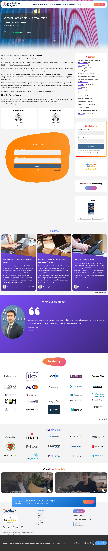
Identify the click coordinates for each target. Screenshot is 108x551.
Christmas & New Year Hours (84, 259)
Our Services (42, 4)
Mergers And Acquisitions (86, 104)
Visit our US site (18, 535)
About (33, 4)
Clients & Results (62, 4)
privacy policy (57, 170)
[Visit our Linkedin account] (8, 527)
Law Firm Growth (83, 65)
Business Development (21, 55)
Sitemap (10, 535)
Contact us (99, 4)
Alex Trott (56, 123)
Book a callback (91, 188)
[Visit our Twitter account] (4, 527)
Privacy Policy (16, 532)
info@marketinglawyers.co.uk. (20, 65)
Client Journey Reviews (85, 113)
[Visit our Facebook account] (13, 527)
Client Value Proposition (86, 74)
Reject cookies (88, 543)
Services (9, 55)
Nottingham (79, 525)
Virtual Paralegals (83, 107)
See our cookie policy (59, 543)
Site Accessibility (7, 532)
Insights (52, 4)
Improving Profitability (85, 99)
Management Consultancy (86, 77)
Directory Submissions (85, 84)
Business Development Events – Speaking (89, 80)
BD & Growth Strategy (85, 101)
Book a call (79, 511)
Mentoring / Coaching (85, 68)
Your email (17, 157)
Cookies (5, 535)
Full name (17, 149)
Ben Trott (19, 123)
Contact (79, 4)
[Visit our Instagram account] (21, 527)
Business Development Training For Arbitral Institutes (90, 61)
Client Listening (83, 87)
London (77, 523)
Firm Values (81, 93)
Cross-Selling (82, 90)
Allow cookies (101, 543)
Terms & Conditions (26, 532)
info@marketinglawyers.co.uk (82, 519)
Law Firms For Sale (84, 96)
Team (40, 520)
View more (101, 419)
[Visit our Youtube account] (17, 527)
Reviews (72, 4)
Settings (76, 543)
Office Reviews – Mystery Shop (88, 110)
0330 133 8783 (51, 101)
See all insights (99, 292)
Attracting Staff (83, 71)
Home (3, 55)
